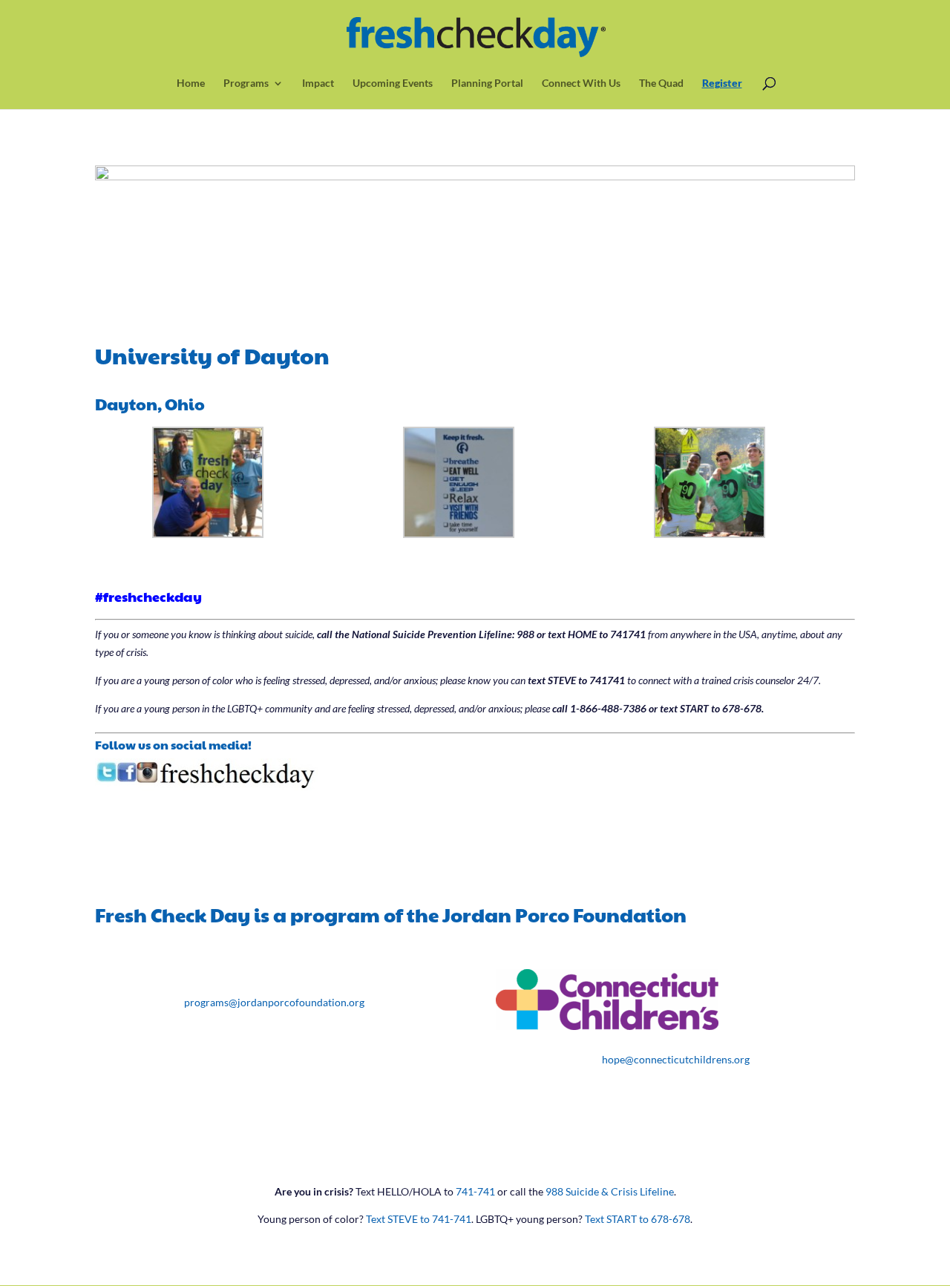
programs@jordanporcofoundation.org (274, 1002)
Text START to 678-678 (637, 1219)
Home (191, 83)
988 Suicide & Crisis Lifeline (610, 1191)
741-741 (475, 1191)
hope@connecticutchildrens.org (676, 1059)
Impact (318, 83)
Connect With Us (581, 83)
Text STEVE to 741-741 (418, 1219)
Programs (246, 83)
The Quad (661, 83)
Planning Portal (487, 83)
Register (722, 83)
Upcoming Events (393, 83)
